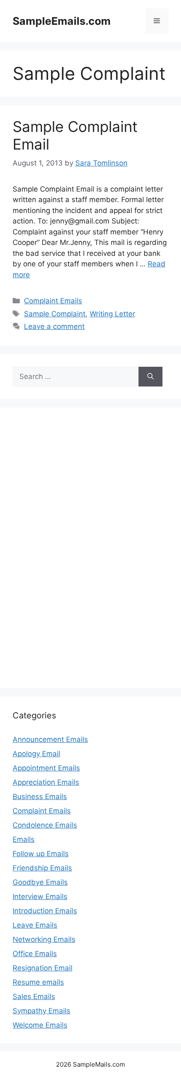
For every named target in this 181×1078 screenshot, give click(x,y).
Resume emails (38, 982)
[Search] (150, 377)
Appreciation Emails (46, 782)
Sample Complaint (54, 314)
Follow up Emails (41, 853)
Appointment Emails (46, 768)
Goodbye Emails (40, 882)
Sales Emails (34, 996)
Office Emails (35, 953)
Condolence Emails (45, 825)
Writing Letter (112, 314)
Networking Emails (44, 939)
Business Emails (40, 796)
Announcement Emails (50, 739)
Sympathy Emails (41, 1011)
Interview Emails (40, 896)
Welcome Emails (40, 1025)
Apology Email (36, 753)
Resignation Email (42, 968)
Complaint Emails (53, 301)
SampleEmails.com (62, 21)
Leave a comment (54, 326)
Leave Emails (35, 925)
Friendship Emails (42, 868)
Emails (24, 839)
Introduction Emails (45, 911)
